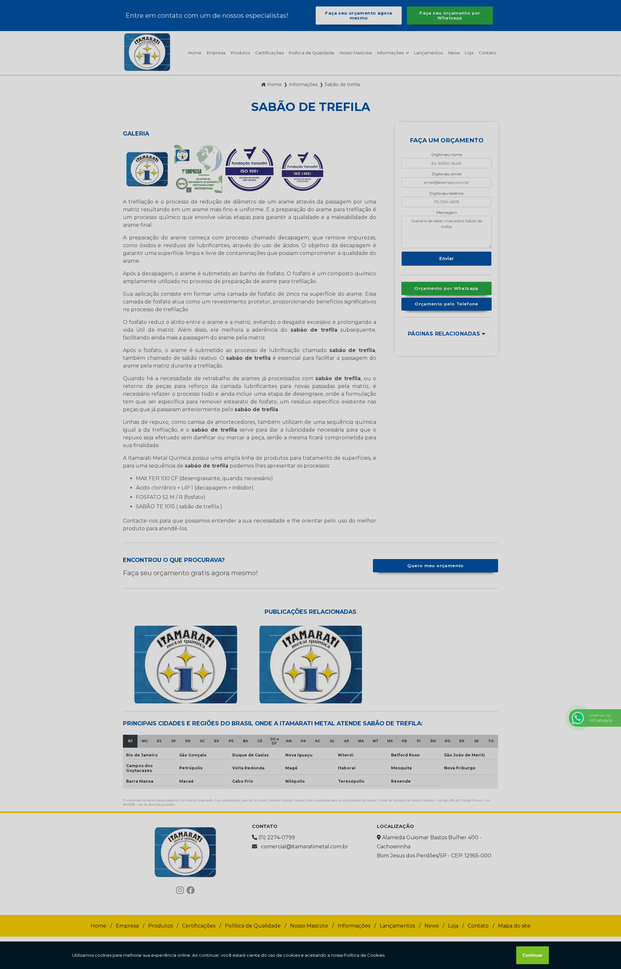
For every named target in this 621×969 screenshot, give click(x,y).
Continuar (532, 955)
